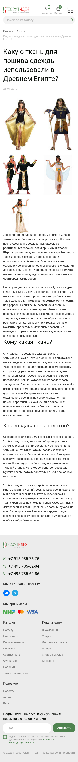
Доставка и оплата (54, 642)
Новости (8, 691)
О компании (50, 630)
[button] (71, 20)
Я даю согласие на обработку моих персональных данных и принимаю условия (38, 739)
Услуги (46, 636)
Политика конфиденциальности (54, 752)
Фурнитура (10, 660)
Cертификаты (12, 654)
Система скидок (52, 654)
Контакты (48, 660)
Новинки (9, 667)
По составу (10, 636)
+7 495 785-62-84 (23, 566)
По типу (8, 630)
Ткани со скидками (15, 673)
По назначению (13, 642)
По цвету (9, 648)
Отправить (64, 727)
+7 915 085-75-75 (23, 558)
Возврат (47, 648)
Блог (6, 703)
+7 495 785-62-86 (23, 573)
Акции (7, 697)
